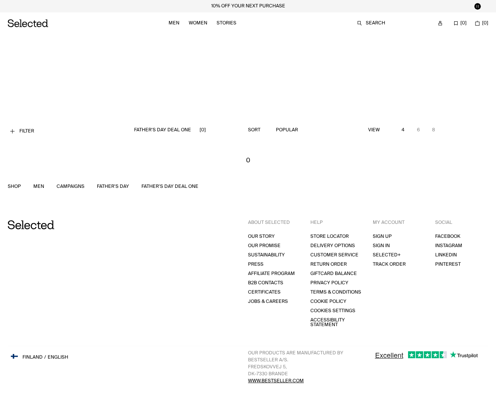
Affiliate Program (271, 274)
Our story (261, 236)
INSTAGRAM (448, 246)
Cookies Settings (332, 311)
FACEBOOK (447, 236)
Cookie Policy (328, 301)
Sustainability (266, 255)
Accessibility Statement (327, 322)
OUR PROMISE (264, 246)
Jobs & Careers (268, 301)
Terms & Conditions (335, 292)
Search (375, 23)
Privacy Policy (329, 283)
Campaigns (70, 186)
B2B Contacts (265, 283)
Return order (328, 264)
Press (256, 264)
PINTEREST (448, 264)
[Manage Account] (440, 23)
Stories (226, 23)
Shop (14, 186)
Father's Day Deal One (169, 186)
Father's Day (113, 186)
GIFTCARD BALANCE (333, 274)
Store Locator (329, 236)
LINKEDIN (446, 255)
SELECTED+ (387, 255)
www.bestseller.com (276, 381)
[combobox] (305, 130)
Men (174, 23)
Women (198, 23)
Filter (26, 131)
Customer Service (334, 255)
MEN (38, 186)
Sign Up (382, 236)
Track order (389, 264)
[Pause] (477, 6)
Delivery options (332, 246)
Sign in (381, 246)
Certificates (264, 292)
